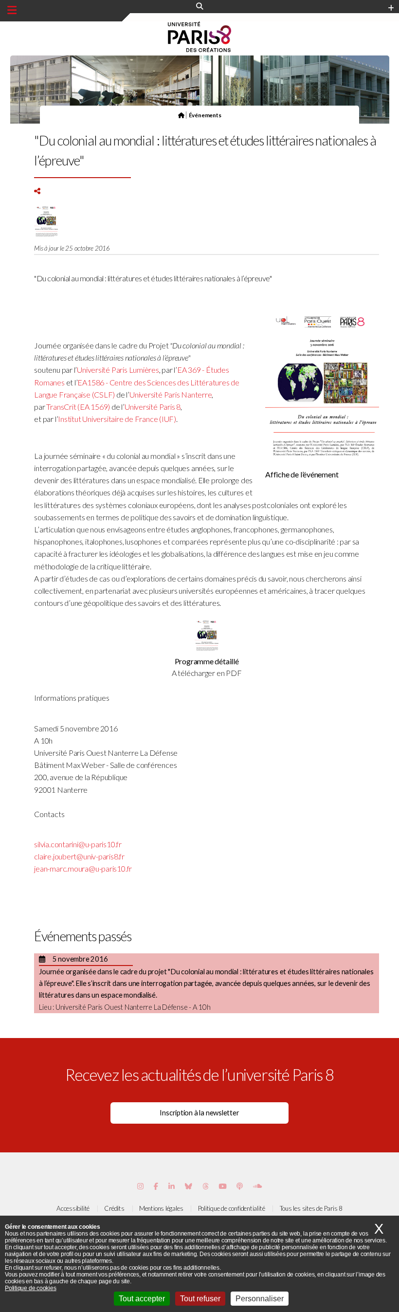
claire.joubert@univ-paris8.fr (79, 856)
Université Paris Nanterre (170, 394)
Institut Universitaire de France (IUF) (117, 418)
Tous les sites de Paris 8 (311, 1208)
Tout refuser (200, 1298)
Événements (205, 114)
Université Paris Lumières (118, 369)
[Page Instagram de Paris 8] (140, 1186)
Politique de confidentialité (231, 1208)
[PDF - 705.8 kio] (207, 649)
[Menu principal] (12, 10)
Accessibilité (73, 1208)
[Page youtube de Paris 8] (222, 1186)
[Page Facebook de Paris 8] (156, 1186)
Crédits (114, 1208)
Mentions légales (161, 1208)
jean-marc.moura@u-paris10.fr (83, 868)
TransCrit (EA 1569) (78, 406)
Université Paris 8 (153, 406)
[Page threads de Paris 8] (205, 1186)
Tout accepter (142, 1298)
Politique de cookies (30, 1288)
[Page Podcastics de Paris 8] (239, 1186)
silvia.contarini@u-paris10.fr (78, 844)
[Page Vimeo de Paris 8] (171, 1186)
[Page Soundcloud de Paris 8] (257, 1186)
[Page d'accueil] (181, 114)
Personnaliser (260, 1298)
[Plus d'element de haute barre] (391, 8)
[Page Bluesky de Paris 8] (188, 1186)
